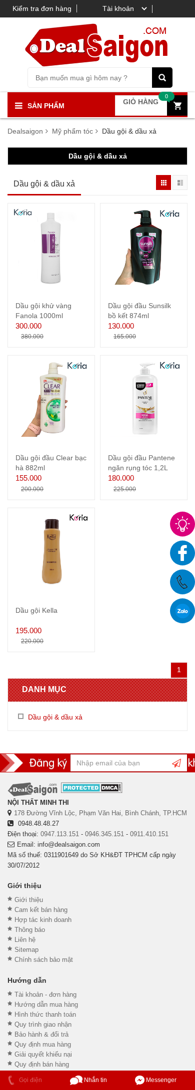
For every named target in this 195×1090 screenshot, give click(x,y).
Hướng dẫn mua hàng (46, 1004)
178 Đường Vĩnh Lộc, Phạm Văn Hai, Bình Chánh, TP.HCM (100, 813)
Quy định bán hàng (41, 1064)
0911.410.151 (149, 834)
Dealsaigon (25, 131)
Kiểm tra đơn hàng (42, 8)
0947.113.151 (59, 834)
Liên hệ (25, 939)
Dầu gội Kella (37, 610)
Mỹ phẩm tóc (72, 131)
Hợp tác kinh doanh (43, 919)
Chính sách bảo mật (43, 959)
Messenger (160, 1080)
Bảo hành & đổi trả (41, 1034)
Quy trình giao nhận (43, 1024)
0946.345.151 (104, 834)
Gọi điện (30, 1080)
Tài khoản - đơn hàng (45, 994)
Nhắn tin (94, 1080)
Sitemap (26, 949)
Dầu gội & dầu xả (97, 156)
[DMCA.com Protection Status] (91, 787)
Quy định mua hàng (42, 1044)
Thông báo (29, 929)
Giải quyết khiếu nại (43, 1054)
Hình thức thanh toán (45, 1014)
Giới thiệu (28, 900)
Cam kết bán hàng (41, 909)
